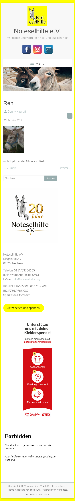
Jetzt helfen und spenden (23, 308)
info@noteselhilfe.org (26, 279)
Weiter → (66, 168)
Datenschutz (31, 494)
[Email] (48, 49)
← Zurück (9, 168)
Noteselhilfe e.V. (37, 31)
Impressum (44, 494)
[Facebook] (26, 49)
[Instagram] (37, 49)
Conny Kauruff (17, 111)
